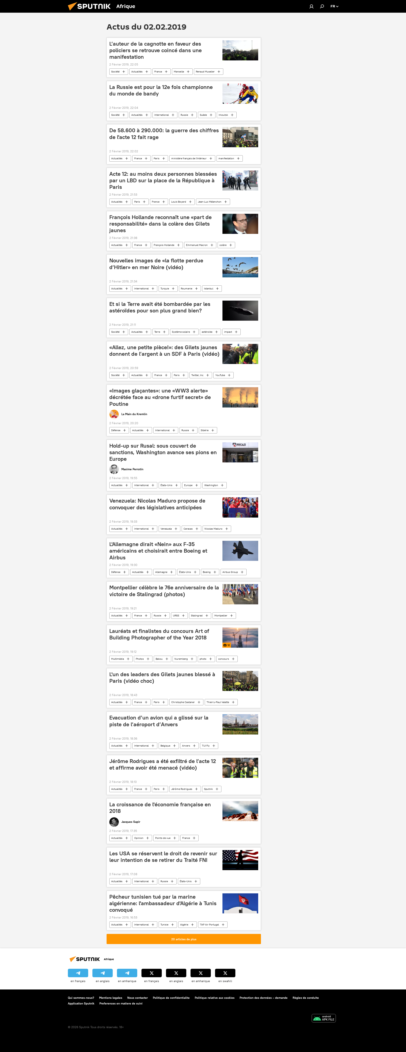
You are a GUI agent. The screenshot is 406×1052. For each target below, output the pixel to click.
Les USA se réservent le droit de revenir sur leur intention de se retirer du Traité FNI (163, 856)
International (161, 114)
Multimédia (117, 658)
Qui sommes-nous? (81, 998)
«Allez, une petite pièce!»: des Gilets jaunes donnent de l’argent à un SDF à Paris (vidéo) (164, 350)
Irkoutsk (223, 114)
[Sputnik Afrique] (91, 12)
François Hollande (164, 245)
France (158, 71)
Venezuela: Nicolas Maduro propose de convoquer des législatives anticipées (157, 504)
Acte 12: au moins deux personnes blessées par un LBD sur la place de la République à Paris (163, 180)
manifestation (226, 158)
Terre (157, 331)
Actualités (137, 71)
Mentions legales (110, 998)
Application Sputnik (81, 1003)
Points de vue (162, 837)
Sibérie (204, 430)
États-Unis (166, 485)
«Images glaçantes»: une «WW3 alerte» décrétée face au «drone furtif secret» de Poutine (160, 397)
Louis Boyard (178, 201)
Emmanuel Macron (197, 245)
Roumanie (186, 288)
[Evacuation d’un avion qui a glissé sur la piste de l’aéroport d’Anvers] (240, 724)
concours (223, 658)
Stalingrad (197, 615)
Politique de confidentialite (171, 998)
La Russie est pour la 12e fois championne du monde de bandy (161, 90)
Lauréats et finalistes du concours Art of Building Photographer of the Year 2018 (159, 634)
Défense (115, 430)
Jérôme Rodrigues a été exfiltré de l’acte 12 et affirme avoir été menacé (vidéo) (162, 764)
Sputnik (208, 788)
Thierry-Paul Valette (218, 702)
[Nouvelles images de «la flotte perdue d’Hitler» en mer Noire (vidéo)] (240, 267)
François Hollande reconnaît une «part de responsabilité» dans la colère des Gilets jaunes (160, 224)
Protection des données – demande (264, 998)
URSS (176, 615)
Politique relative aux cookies (215, 998)
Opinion (138, 837)
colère (222, 245)
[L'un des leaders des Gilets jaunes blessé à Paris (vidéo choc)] (240, 681)
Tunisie (164, 924)
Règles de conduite (306, 998)
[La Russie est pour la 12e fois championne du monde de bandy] (240, 94)
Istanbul (208, 288)
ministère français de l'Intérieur (189, 158)
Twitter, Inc (197, 375)
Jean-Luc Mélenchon (209, 201)
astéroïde (207, 331)
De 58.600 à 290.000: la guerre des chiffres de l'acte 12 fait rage (164, 133)
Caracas (188, 528)
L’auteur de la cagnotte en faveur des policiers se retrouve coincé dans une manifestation (155, 50)
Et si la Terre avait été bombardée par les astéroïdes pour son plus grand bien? (159, 307)
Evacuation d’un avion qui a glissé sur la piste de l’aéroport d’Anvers (158, 721)
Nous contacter (137, 998)
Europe (188, 485)
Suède (203, 114)
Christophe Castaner (183, 702)
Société (115, 71)
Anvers (186, 745)
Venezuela (166, 528)
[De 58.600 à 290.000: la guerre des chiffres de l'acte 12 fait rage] (240, 137)
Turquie (164, 288)
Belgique (165, 745)
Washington (211, 485)
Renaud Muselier (205, 71)
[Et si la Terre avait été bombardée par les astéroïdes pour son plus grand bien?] (240, 311)
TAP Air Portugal (209, 924)
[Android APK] (323, 1018)
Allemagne (161, 572)
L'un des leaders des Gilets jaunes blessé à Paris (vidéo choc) (162, 677)
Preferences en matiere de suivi (121, 1003)
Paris (156, 158)
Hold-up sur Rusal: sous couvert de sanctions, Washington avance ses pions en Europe (163, 452)
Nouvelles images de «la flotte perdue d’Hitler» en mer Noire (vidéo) (156, 263)
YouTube (220, 375)
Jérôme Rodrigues (181, 788)
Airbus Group (230, 572)
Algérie (184, 924)
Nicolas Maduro (213, 528)
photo (203, 658)
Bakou (159, 658)
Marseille (179, 71)
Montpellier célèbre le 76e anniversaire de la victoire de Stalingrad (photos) (164, 590)
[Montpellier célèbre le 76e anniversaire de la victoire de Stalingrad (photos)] (240, 594)
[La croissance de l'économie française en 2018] (240, 811)
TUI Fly (206, 745)
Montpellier (220, 615)
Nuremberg (181, 658)
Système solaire (181, 331)
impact (228, 331)
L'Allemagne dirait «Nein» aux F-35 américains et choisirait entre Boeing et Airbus (158, 551)
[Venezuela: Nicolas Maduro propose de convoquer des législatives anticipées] (240, 507)
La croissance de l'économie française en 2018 (160, 807)
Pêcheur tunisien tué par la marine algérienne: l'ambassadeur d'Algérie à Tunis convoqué (163, 903)
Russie (184, 114)
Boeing (207, 572)
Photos (140, 658)
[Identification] (311, 6)
